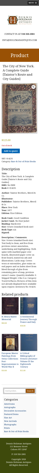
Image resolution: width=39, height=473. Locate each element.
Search (30, 391)
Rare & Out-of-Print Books (23, 161)
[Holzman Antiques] (19, 20)
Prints (7, 428)
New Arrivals (10, 421)
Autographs (9, 407)
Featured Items (11, 414)
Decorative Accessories (15, 410)
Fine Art (8, 417)
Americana (9, 404)
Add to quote (11, 150)
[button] (33, 87)
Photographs (10, 424)
